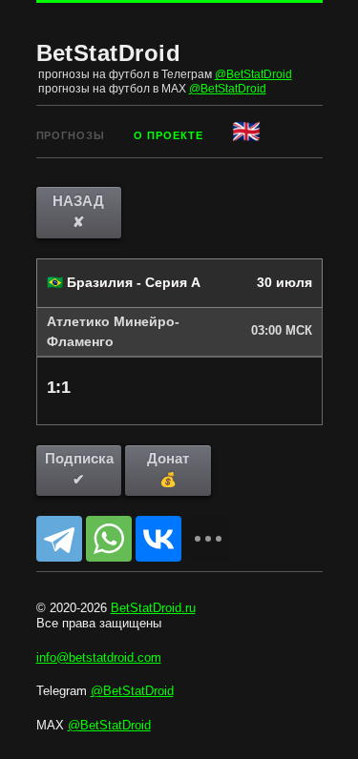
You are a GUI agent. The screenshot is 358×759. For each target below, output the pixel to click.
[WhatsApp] (109, 539)
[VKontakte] (158, 539)
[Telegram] (59, 539)
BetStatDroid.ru (153, 608)
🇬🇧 (247, 131)
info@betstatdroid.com (98, 657)
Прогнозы (71, 135)
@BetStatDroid (253, 74)
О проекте (168, 135)
